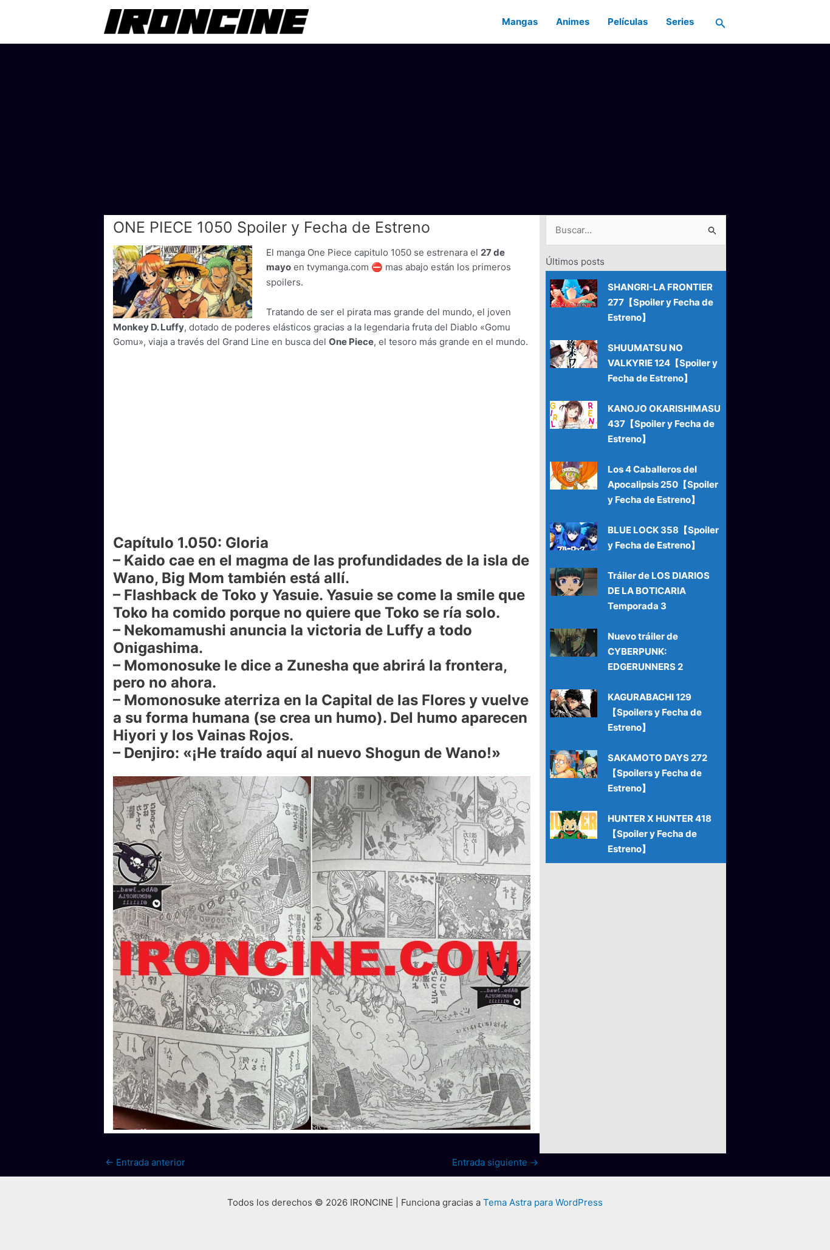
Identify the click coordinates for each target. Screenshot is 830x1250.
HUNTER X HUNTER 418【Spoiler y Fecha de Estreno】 (660, 834)
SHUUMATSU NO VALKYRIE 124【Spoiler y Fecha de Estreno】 (663, 363)
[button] (720, 22)
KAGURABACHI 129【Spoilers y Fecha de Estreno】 (655, 712)
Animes (572, 21)
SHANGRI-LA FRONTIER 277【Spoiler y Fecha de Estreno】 (660, 302)
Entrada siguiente (495, 1162)
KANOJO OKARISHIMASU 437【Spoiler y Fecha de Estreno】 (664, 424)
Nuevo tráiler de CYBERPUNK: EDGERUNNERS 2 (645, 651)
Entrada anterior (145, 1162)
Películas (628, 21)
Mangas (520, 21)
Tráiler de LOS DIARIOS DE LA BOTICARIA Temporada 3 (659, 591)
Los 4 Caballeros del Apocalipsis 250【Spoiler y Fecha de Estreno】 (663, 484)
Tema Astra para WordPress (543, 1202)
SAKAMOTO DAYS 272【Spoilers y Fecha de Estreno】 (657, 773)
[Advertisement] (415, 129)
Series (680, 21)
